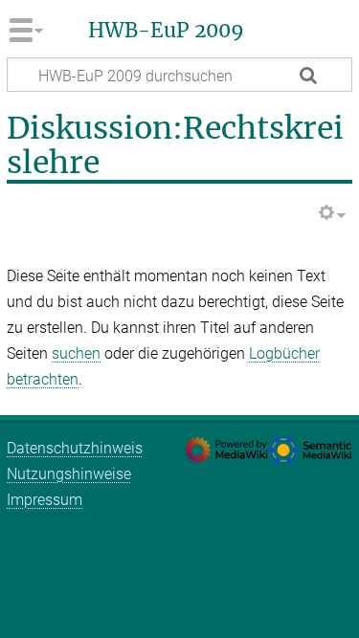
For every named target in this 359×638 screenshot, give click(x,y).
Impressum (44, 500)
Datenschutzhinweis (75, 448)
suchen (76, 353)
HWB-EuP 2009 (166, 30)
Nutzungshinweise (69, 474)
